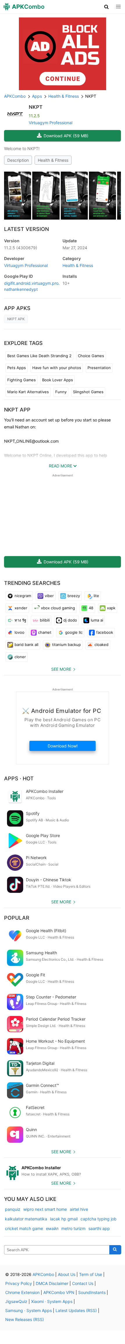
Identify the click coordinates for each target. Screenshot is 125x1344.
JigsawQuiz (16, 1301)
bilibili (45, 620)
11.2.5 (20, 247)
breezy (73, 595)
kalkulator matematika (26, 1218)
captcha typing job (99, 1218)
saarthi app (99, 1228)
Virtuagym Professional (50, 122)
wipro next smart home (45, 1209)
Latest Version (26, 229)
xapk (111, 608)
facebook (104, 632)
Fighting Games (21, 380)
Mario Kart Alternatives (28, 391)
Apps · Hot (19, 778)
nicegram (23, 595)
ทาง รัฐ (20, 620)
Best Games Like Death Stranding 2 (39, 355)
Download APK (66, 135)
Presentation (99, 367)
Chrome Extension (22, 1292)
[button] (106, 6)
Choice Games (91, 355)
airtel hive (79, 1209)
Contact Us (82, 1283)
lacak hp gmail (64, 1218)
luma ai (97, 620)
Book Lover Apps (57, 380)
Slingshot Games (88, 391)
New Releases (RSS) (24, 1319)
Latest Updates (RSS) (76, 1310)
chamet (44, 632)
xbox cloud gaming (58, 608)
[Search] (115, 1249)
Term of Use (90, 1274)
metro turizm (73, 1228)
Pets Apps (16, 367)
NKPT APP (17, 410)
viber (49, 595)
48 (91, 608)
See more (61, 669)
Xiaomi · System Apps (51, 1301)
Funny (61, 391)
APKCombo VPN (58, 1292)
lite (96, 595)
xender (21, 608)
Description (18, 160)
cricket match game (24, 1228)
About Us (66, 1274)
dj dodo (70, 620)
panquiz (12, 1209)
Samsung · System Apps (28, 1310)
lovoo (19, 632)
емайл (52, 1228)
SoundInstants (92, 1292)
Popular (16, 918)
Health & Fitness (53, 160)
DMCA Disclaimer (52, 1283)
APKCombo (15, 96)
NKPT (35, 107)
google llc (74, 632)
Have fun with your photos (56, 367)
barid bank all (26, 644)
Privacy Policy (18, 1283)
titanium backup (66, 644)
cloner (20, 656)
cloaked (101, 644)
